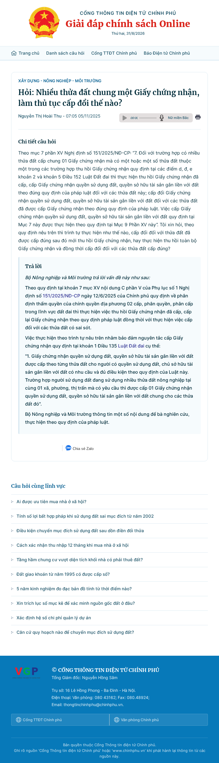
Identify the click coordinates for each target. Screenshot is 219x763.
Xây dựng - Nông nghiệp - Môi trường (60, 80)
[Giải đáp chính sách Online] (26, 687)
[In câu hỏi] (198, 118)
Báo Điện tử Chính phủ (167, 53)
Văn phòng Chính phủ (140, 719)
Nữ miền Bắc (178, 118)
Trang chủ (29, 53)
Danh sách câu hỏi (65, 53)
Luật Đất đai (131, 346)
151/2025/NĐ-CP (61, 296)
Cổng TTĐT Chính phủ (114, 53)
